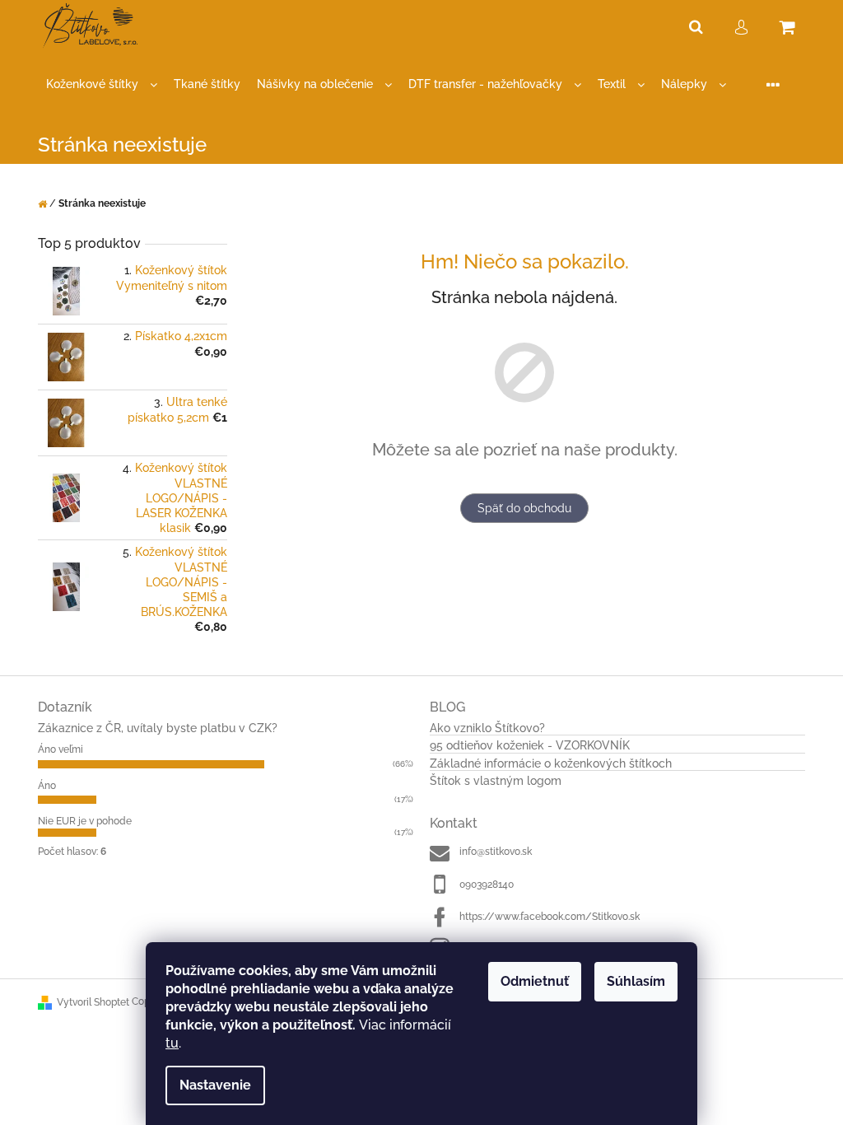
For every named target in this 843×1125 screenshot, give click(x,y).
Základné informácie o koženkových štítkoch (551, 764)
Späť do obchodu (524, 508)
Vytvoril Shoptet (93, 1002)
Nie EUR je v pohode (85, 821)
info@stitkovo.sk (495, 851)
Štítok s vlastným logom (495, 781)
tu (172, 1043)
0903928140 (486, 884)
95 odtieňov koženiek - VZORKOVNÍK (530, 746)
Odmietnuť (535, 981)
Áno (47, 785)
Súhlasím (636, 981)
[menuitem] (101, 84)
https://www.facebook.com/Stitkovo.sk (549, 916)
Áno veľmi (60, 749)
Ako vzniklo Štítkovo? (487, 728)
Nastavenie (215, 1085)
